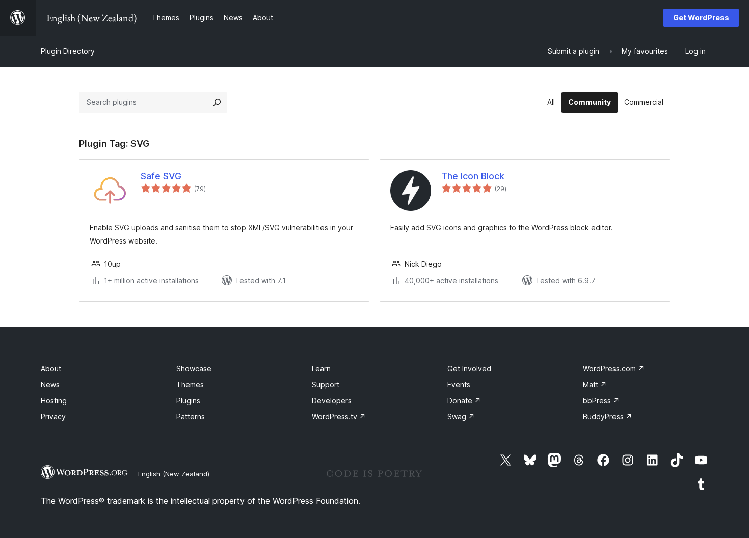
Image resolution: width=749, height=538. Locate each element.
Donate (464, 400)
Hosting (54, 400)
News (50, 384)
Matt (595, 384)
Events (458, 384)
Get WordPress (701, 17)
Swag (461, 416)
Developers (332, 400)
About (51, 368)
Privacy (53, 416)
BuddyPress (607, 416)
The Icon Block (472, 176)
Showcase (193, 368)
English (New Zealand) (173, 474)
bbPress (601, 400)
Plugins (188, 400)
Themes (190, 384)
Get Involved (469, 368)
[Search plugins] (217, 102)
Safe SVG (161, 176)
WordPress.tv (339, 416)
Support (325, 384)
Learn (321, 368)
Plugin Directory (68, 51)
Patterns (190, 416)
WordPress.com (614, 368)
